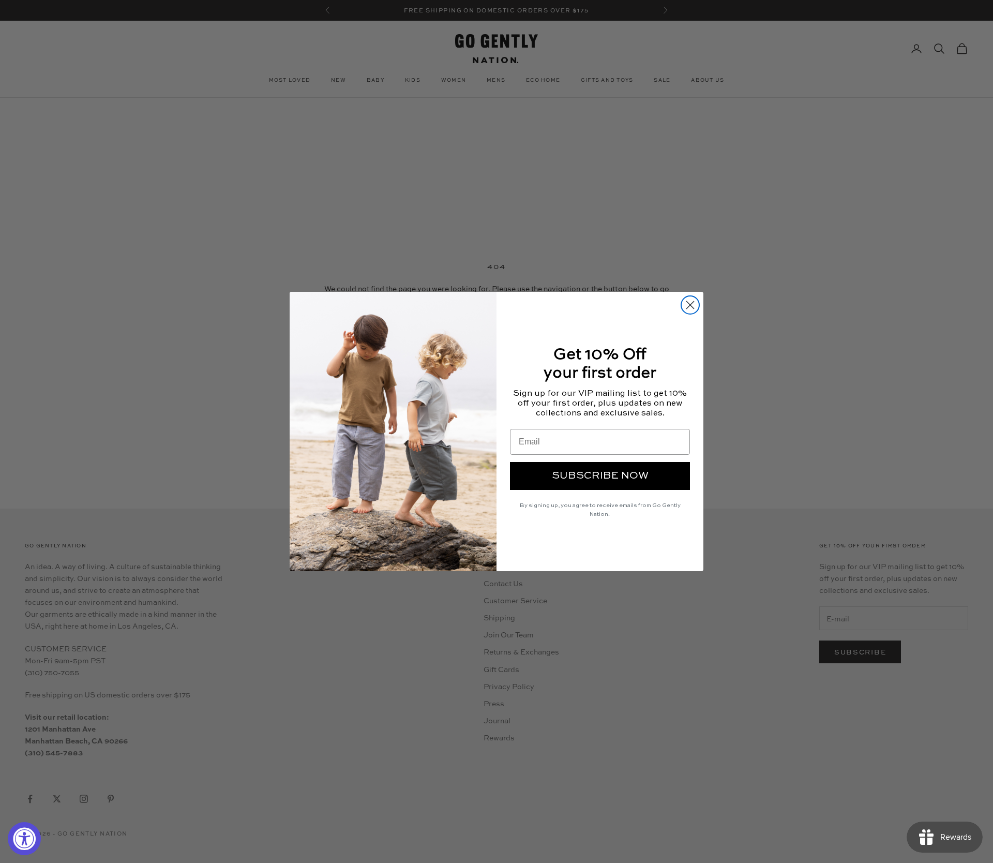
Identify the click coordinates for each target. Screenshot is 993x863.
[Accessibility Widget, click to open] (24, 838)
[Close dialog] (690, 305)
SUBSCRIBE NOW (600, 476)
